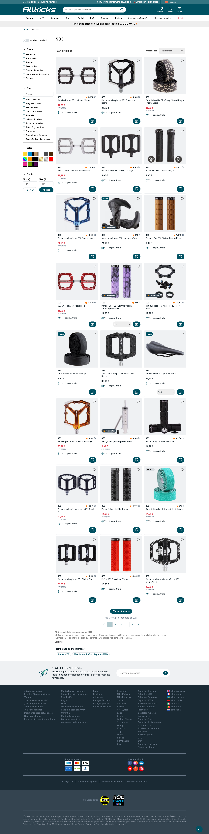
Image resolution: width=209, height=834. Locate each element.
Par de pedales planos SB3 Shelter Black (76, 579)
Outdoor (104, 18)
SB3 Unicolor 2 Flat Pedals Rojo (71, 306)
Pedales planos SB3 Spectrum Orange (75, 441)
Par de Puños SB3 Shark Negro (115, 509)
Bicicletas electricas (148, 703)
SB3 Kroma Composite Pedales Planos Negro (119, 375)
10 (133, 624)
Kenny (120, 725)
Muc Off (121, 728)
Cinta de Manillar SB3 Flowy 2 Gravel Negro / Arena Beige (165, 101)
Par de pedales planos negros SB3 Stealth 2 (76, 510)
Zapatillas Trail (145, 719)
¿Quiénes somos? (33, 691)
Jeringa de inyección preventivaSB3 (118, 441)
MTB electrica (144, 725)
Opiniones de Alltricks (72, 706)
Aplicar (46, 190)
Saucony (121, 703)
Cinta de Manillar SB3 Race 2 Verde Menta (164, 509)
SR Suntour (122, 722)
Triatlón (118, 18)
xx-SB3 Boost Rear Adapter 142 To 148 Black (163, 307)
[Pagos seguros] (77, 766)
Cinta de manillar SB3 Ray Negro (72, 374)
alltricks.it (176, 703)
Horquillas (143, 710)
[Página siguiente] (138, 624)
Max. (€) (42, 179)
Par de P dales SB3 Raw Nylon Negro (118, 170)
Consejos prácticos (70, 719)
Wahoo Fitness (124, 719)
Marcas (35, 29)
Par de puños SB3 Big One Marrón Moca (163, 238)
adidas (120, 738)
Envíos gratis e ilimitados (127, 2)
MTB (42, 18)
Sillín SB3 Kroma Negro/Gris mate (161, 374)
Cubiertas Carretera (147, 697)
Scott (119, 744)
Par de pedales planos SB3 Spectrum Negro (118, 101)
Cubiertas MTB (145, 694)
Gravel (68, 18)
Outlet (180, 18)
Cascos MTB (144, 716)
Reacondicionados (163, 18)
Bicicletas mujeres (147, 713)
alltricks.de (176, 700)
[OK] (165, 673)
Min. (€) (26, 179)
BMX (92, 18)
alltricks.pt (176, 706)
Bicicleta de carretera (148, 728)
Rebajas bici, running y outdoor (39, 719)
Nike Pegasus (124, 697)
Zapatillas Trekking (147, 744)
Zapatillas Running (147, 691)
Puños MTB (63, 654)
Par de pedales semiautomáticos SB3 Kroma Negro (162, 580)
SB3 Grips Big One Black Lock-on (160, 441)
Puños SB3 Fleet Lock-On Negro (160, 170)
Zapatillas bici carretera (149, 722)
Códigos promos (101, 703)
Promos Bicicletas (102, 706)
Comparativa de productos (74, 722)
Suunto (120, 700)
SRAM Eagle (123, 741)
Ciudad (81, 18)
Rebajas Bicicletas (102, 700)
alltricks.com (177, 697)
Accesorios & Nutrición (138, 18)
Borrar (30, 190)
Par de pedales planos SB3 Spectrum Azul (76, 238)
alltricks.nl (176, 710)
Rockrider (122, 691)
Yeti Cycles (122, 710)
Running (29, 18)
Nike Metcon (123, 694)
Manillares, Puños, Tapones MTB (91, 654)
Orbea (120, 734)
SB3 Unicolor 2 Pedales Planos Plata (74, 170)
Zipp (119, 731)
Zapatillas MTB (145, 700)
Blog (95, 691)
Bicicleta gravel (145, 734)
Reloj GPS (142, 731)
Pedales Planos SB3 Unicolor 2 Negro (74, 100)
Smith (120, 716)
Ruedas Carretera (146, 706)
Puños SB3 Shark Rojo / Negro (115, 579)
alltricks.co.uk (178, 691)
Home (27, 29)
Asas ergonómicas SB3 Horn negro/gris (119, 238)
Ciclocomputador (146, 747)
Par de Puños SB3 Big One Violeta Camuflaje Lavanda (117, 307)
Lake (119, 713)
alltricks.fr (176, 694)
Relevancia (167, 51)
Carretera (54, 18)
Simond (121, 706)
